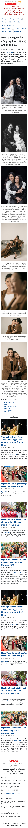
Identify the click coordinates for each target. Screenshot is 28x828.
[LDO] (14, 427)
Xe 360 (24, 28)
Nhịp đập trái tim (7, 28)
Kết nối (4, 31)
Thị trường (17, 22)
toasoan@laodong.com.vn (12, 793)
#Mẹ (5, 404)
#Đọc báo (7, 408)
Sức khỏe (16, 28)
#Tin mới (6, 412)
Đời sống (19, 19)
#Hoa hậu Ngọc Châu (10, 406)
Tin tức (4, 22)
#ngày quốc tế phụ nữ (10, 403)
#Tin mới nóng (8, 410)
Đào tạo (12, 19)
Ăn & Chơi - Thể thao (8, 25)
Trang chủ (5, 19)
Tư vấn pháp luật (19, 31)
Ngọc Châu (10, 52)
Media (10, 31)
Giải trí (10, 22)
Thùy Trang (13, 454)
